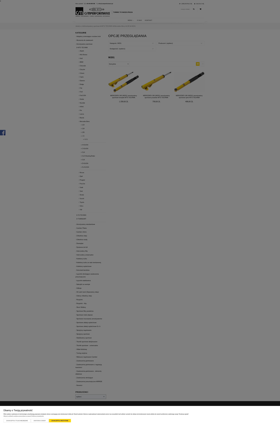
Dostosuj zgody (40, 420)
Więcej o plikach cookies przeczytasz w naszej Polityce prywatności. (24, 416)
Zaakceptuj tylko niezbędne (17, 420)
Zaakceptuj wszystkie (59, 420)
